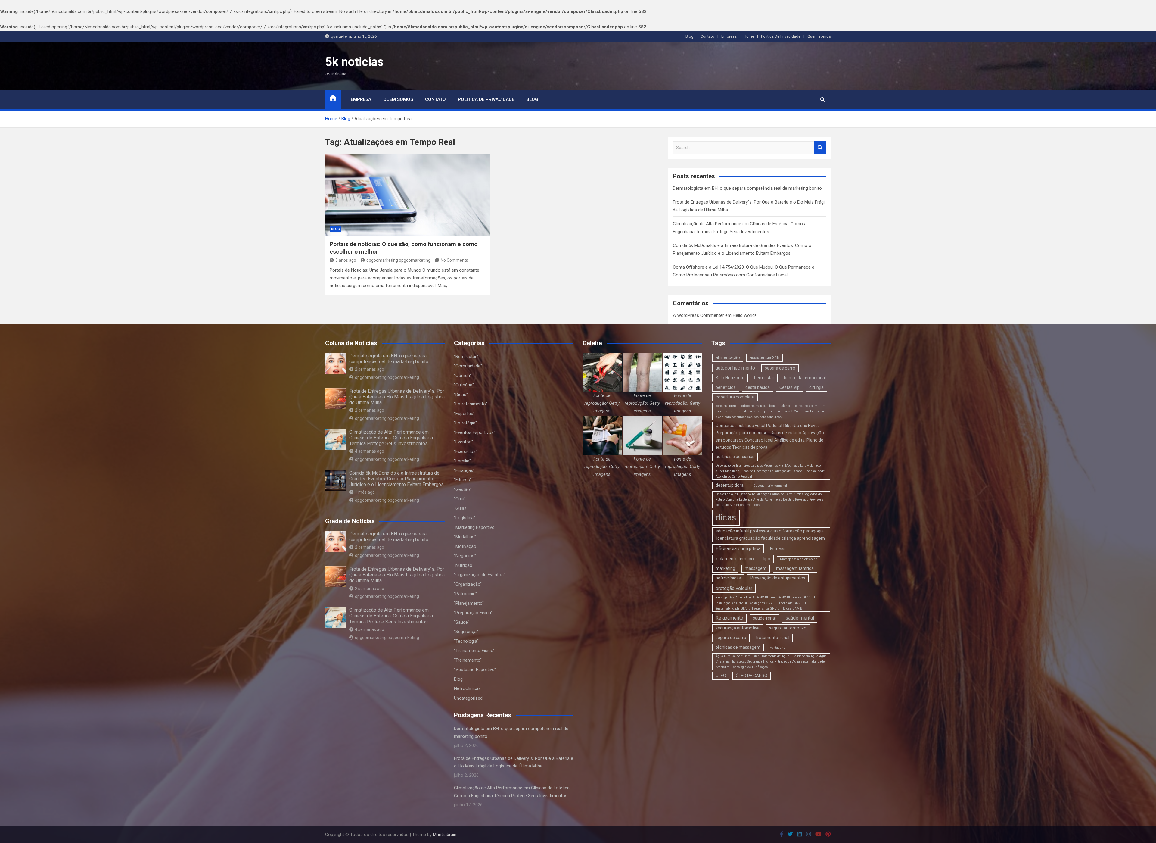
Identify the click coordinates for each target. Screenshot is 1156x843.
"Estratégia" (465, 423)
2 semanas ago (369, 369)
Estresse (778, 548)
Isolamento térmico (735, 558)
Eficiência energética (738, 548)
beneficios (726, 387)
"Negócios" (465, 555)
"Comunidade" (468, 366)
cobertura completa (735, 397)
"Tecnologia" (466, 641)
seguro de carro (731, 637)
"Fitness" (462, 479)
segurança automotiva (738, 628)
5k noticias (354, 62)
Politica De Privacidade (780, 36)
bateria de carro (780, 368)
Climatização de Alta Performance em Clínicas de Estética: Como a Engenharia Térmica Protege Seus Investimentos (391, 437)
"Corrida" (462, 375)
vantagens (777, 648)
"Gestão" (462, 489)
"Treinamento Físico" (474, 650)
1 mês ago (365, 492)
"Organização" (468, 584)
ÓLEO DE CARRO (751, 675)
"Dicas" (461, 394)
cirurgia (816, 387)
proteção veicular (734, 588)
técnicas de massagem (738, 647)
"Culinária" (464, 385)
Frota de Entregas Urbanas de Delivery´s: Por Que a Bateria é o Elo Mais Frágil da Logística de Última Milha (397, 396)
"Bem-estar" (466, 356)
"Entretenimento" (470, 404)
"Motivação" (465, 546)
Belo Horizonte (730, 377)
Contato (707, 36)
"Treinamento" (468, 660)
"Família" (462, 461)
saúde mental (799, 618)
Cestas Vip (789, 387)
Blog (689, 36)
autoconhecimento (735, 368)
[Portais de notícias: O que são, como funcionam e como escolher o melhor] (407, 195)
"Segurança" (466, 631)
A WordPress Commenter (698, 315)
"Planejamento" (469, 603)
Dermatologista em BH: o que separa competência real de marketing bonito (747, 188)
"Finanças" (464, 470)
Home (749, 36)
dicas (726, 517)
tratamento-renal (772, 637)
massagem (755, 568)
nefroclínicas (728, 578)
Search (820, 147)
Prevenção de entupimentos (777, 578)
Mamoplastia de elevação (798, 559)
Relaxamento (729, 618)
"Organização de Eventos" (479, 574)
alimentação (728, 357)
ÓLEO (721, 675)
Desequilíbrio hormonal (770, 486)
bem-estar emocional (805, 377)
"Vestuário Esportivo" (475, 669)
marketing (725, 568)
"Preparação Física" (473, 612)
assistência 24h (764, 357)
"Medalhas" (465, 536)
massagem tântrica (795, 568)
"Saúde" (461, 622)
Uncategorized (468, 698)
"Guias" (461, 508)
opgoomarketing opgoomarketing (398, 260)
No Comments (454, 260)
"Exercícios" (465, 451)
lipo (766, 558)
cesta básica (757, 387)
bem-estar (764, 377)
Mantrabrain (444, 834)
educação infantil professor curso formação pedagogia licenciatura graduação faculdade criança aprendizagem (770, 535)
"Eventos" (463, 442)
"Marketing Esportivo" (475, 527)
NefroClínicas (467, 688)
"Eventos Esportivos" (474, 432)
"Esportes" (464, 413)
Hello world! (744, 315)
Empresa (729, 36)
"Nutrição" (464, 565)
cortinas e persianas (735, 456)
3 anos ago (345, 260)
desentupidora (730, 485)
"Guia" (460, 498)
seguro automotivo (787, 628)
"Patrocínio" (465, 593)
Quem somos (819, 36)
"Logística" (464, 517)
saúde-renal (764, 618)
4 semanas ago (369, 451)
